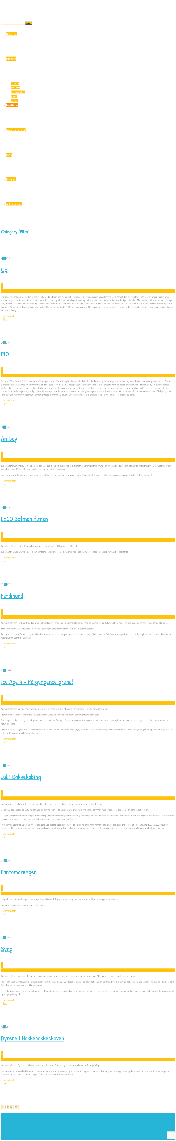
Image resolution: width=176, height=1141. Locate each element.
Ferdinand (12, 595)
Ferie (9, 155)
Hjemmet (11, 179)
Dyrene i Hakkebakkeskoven (32, 1038)
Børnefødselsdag (16, 130)
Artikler (14, 100)
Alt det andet (14, 204)
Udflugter (11, 34)
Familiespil (15, 87)
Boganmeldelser (18, 92)
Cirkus (14, 96)
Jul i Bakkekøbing (21, 776)
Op (4, 269)
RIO (5, 354)
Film (5, 319)
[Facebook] (2, 1138)
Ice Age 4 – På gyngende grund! (37, 681)
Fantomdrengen (19, 872)
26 (16, 1107)
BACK (15, 83)
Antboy (9, 438)
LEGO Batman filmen (24, 518)
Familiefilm (12, 105)
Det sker (11, 59)
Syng (6, 948)
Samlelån (100, 1134)
